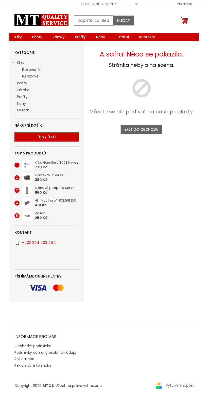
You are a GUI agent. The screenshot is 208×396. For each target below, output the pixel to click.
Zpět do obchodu (141, 129)
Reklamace (24, 358)
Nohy (21, 103)
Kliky (20, 62)
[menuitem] (18, 37)
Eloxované (31, 69)
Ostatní (23, 110)
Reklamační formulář (32, 365)
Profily (22, 96)
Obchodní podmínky (99, 4)
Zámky (23, 89)
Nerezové (30, 76)
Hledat (123, 20)
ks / (47, 137)
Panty (22, 83)
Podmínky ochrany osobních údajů (45, 352)
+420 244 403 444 (39, 242)
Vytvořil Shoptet (180, 385)
